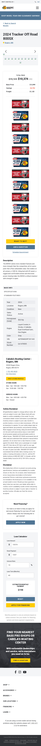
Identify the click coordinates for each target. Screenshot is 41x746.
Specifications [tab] (10, 292)
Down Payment (11, 553)
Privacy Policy (14, 740)
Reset (20, 599)
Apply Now (20, 522)
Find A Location (20, 660)
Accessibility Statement (30, 742)
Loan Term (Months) (13, 571)
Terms (6, 740)
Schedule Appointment (21, 252)
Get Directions (11, 374)
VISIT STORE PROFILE (16, 378)
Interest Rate (19, 563)
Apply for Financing (20, 605)
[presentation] (5, 51)
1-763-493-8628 (11, 371)
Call (38, 2)
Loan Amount (11, 543)
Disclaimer (23, 740)
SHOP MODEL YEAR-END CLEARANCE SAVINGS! (20, 16)
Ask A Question (20, 247)
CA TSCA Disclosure (20, 743)
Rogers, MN (9, 43)
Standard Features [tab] (12, 295)
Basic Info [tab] (8, 288)
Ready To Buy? (20, 241)
